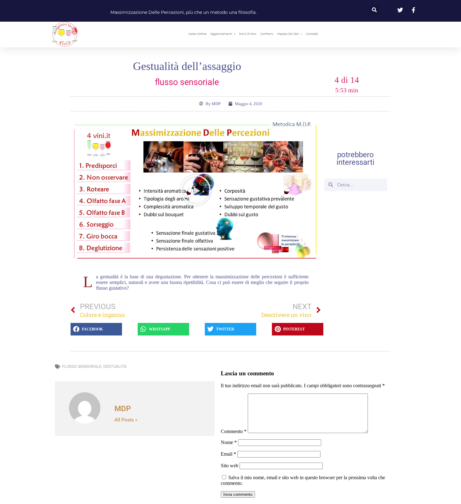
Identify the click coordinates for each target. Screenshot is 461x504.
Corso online (162, 34)
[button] (374, 10)
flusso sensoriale (81, 366)
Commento (233, 431)
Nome (229, 442)
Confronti (275, 34)
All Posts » (125, 420)
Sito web (229, 465)
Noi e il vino (244, 34)
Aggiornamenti (201, 34)
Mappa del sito (309, 34)
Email (228, 454)
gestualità (114, 366)
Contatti (348, 34)
